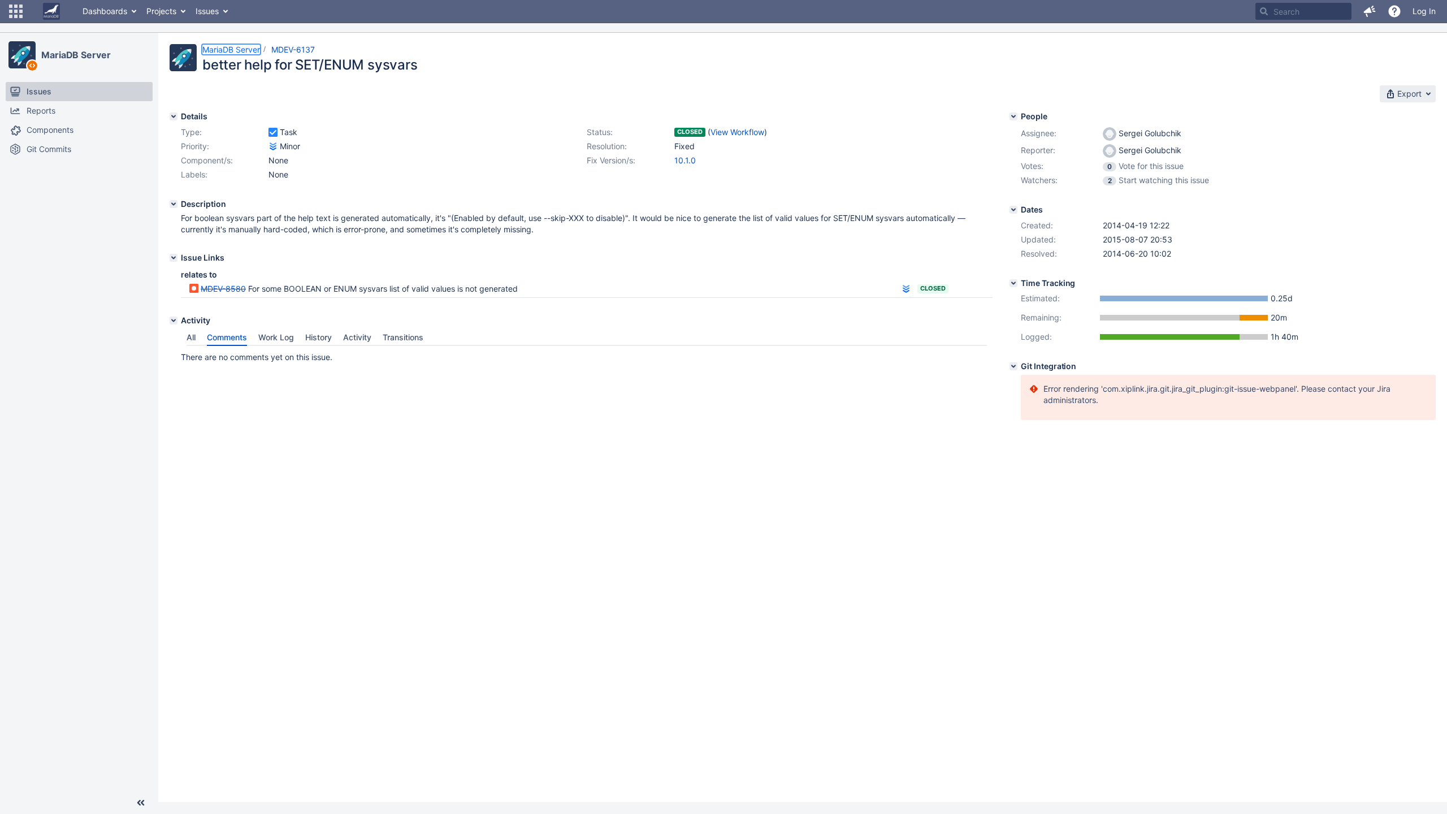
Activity (357, 337)
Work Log (276, 337)
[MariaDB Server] (22, 54)
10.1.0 (685, 160)
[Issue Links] (173, 258)
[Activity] (173, 320)
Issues (207, 11)
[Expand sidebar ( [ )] (141, 802)
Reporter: (1038, 150)
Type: (191, 132)
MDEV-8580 (223, 288)
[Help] (1394, 11)
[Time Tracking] (1013, 283)
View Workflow (737, 132)
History (318, 337)
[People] (1013, 116)
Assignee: (1038, 133)
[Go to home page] (51, 11)
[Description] (173, 204)
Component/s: (207, 160)
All (191, 337)
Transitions (403, 337)
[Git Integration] (1013, 366)
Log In (1424, 11)
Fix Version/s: (611, 160)
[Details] (173, 116)
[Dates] (1013, 210)
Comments (227, 337)
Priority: (195, 146)
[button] (16, 11)
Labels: (194, 174)
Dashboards (105, 11)
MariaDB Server (76, 54)
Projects (161, 11)
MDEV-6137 (293, 49)
